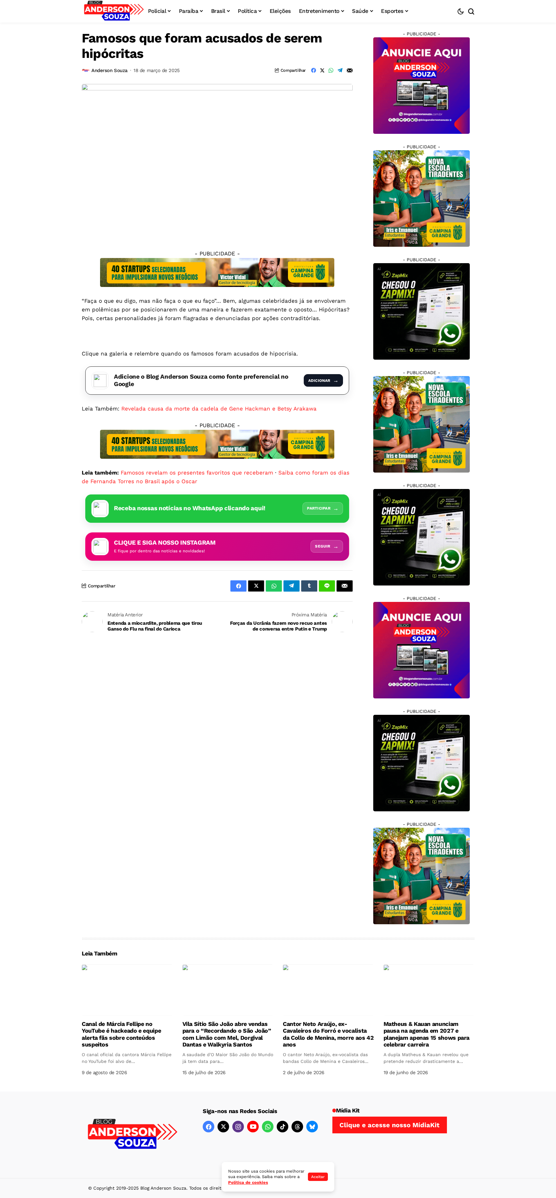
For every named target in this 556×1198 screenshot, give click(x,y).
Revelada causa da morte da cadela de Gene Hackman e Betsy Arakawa (219, 408)
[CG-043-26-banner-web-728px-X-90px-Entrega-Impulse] (217, 272)
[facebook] (208, 1126)
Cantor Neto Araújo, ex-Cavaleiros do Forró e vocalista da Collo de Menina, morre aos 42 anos (328, 1034)
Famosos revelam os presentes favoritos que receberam (197, 472)
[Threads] (297, 1126)
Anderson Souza (109, 70)
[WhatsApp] (267, 1126)
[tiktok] (282, 1126)
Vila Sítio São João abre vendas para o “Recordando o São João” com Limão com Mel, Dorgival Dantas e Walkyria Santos (226, 1034)
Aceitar (318, 1177)
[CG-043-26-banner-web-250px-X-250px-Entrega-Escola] (421, 198)
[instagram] (238, 1126)
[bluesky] (312, 1126)
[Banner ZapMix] (421, 311)
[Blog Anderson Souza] (132, 1135)
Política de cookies (248, 1182)
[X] (223, 1126)
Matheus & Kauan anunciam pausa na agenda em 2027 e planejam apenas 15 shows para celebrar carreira (427, 1034)
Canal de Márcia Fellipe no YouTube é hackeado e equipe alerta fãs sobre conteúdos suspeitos (121, 1034)
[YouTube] (253, 1126)
